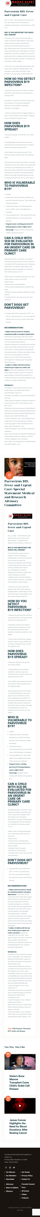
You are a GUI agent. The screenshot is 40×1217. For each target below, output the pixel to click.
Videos (24, 1194)
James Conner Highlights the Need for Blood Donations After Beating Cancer (18, 1126)
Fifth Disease (17, 1029)
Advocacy (9, 1184)
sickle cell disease (18, 1031)
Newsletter (10, 1179)
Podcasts (25, 1198)
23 (9, 474)
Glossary (9, 1191)
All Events (25, 1191)
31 (8, 1098)
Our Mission (10, 1172)
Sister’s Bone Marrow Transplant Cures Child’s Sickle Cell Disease (19, 1082)
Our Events (26, 1172)
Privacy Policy (27, 1176)
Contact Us (26, 1179)
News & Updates (12, 1188)
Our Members (11, 1176)
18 (8, 1054)
